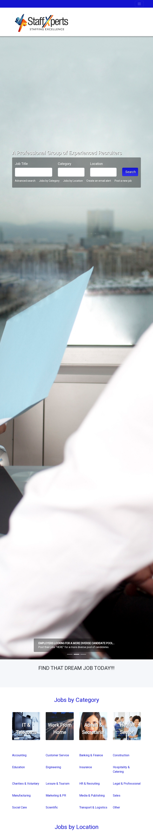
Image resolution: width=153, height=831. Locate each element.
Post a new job (123, 180)
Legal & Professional (126, 783)
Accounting (19, 755)
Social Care (19, 807)
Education (18, 767)
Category (64, 164)
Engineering (53, 767)
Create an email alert (98, 180)
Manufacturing (21, 795)
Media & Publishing (92, 795)
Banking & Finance (91, 755)
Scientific (52, 807)
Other (116, 807)
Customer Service (57, 755)
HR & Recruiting (89, 783)
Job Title (21, 164)
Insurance (85, 767)
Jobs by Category (49, 180)
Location (96, 164)
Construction (121, 755)
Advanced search (25, 180)
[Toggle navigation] (139, 4)
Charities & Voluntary (25, 783)
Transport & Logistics (93, 807)
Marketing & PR (56, 795)
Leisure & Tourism (57, 783)
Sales (116, 795)
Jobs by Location (73, 180)
